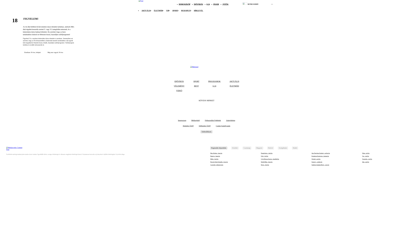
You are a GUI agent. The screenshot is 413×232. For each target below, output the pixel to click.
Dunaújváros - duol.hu (266, 153)
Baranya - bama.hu (215, 156)
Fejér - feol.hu (264, 156)
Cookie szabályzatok (223, 126)
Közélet (235, 148)
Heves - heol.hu (265, 165)
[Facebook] (201, 107)
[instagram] (266, 4)
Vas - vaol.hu (365, 156)
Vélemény (179, 86)
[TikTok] (206, 107)
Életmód (158, 10)
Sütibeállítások (206, 132)
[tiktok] (265, 4)
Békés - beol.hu (214, 159)
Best (196, 86)
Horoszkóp (184, 4)
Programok (214, 81)
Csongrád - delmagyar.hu (216, 165)
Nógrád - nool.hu (316, 159)
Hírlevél (198, 10)
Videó (179, 91)
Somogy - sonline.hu (317, 162)
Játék (225, 4)
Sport (175, 10)
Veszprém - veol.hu (367, 159)
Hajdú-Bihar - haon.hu (266, 162)
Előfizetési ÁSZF (205, 126)
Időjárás (198, 4)
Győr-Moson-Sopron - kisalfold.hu (270, 159)
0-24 (208, 4)
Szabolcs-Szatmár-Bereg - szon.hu (320, 165)
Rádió (295, 148)
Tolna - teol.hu (365, 153)
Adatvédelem (230, 120)
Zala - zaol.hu (365, 162)
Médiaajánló (195, 120)
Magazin (259, 148)
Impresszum (182, 120)
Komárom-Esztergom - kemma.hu (320, 156)
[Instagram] (212, 107)
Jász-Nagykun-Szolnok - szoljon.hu (321, 153)
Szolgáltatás (283, 148)
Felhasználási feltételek (213, 120)
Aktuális (146, 10)
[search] (272, 4)
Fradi (216, 4)
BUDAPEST (186, 10)
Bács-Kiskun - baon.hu (216, 153)
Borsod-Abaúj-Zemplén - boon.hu (219, 162)
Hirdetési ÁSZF (188, 126)
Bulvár (270, 148)
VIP (167, 10)
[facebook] (264, 4)
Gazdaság (247, 148)
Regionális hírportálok (218, 148)
